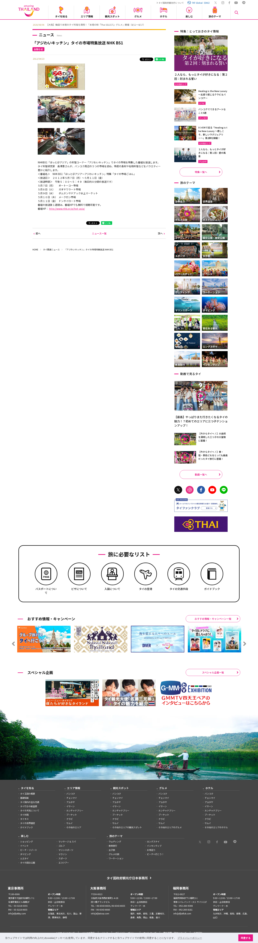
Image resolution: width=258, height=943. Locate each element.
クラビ (69, 819)
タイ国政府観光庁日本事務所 (127, 878)
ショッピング (26, 841)
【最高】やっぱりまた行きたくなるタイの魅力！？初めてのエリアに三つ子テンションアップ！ (201, 421)
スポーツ (62, 858)
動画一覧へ (201, 474)
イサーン (70, 806)
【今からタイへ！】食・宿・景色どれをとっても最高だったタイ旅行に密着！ (213, 455)
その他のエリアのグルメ (170, 827)
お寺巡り (151, 850)
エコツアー (63, 862)
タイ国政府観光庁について (171, 2)
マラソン (62, 854)
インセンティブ (154, 845)
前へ (38, 233)
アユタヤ (70, 802)
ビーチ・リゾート (28, 850)
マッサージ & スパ (67, 841)
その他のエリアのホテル (216, 827)
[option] (129, 24)
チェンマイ (71, 797)
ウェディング (115, 841)
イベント (24, 845)
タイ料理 (24, 814)
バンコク (70, 793)
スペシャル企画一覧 (213, 672)
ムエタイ (24, 858)
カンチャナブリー (74, 810)
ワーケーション (116, 858)
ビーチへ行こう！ (155, 854)
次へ (160, 233)
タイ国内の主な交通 (29, 802)
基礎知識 (24, 797)
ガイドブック (26, 827)
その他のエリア (73, 827)
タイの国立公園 (27, 862)
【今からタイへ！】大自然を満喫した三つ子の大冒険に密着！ (212, 437)
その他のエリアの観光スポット (127, 827)
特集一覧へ (201, 172)
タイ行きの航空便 (28, 806)
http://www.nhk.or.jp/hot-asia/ (67, 208)
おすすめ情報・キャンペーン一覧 (213, 618)
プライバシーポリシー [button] (189, 938)
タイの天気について (29, 810)
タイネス (24, 819)
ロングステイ (153, 841)
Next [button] (228, 24)
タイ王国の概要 (27, 793)
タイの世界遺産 (27, 823)
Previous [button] (30, 24)
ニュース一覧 (99, 233)
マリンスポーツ (65, 850)
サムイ (69, 823)
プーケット (71, 814)
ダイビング (25, 854)
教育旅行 (113, 845)
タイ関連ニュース (51, 249)
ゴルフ (61, 845)
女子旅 (112, 850)
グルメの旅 (114, 854)
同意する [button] (246, 938)
